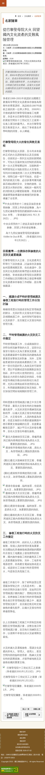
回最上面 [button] (36, 709)
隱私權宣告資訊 (23, 735)
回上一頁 (26, 709)
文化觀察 (27, 16)
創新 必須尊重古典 (30, 715)
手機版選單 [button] (3, 3)
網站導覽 (23, 738)
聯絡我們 (23, 741)
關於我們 (22, 732)
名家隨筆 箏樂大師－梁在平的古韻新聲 (13, 715)
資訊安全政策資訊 (22, 744)
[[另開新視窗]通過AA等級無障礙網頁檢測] (9, 770)
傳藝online (26, 3)
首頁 (19, 16)
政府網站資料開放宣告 (22, 747)
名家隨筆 (37, 16)
